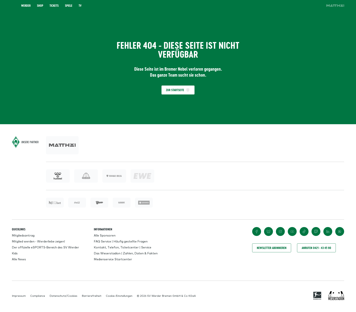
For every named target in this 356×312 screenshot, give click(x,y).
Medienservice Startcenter (113, 259)
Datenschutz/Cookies (63, 295)
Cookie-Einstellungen (119, 295)
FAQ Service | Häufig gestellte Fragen (121, 241)
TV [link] (80, 6)
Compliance (37, 295)
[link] (335, 6)
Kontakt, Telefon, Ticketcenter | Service (122, 247)
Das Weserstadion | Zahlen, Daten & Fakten (126, 253)
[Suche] (298, 5)
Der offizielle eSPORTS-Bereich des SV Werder (45, 247)
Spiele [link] (68, 6)
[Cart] (308, 5)
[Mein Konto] (318, 5)
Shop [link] (40, 6)
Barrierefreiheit (91, 295)
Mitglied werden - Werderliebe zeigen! (38, 241)
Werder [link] (26, 6)
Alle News (19, 259)
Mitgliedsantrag (23, 235)
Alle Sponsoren (105, 235)
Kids (15, 253)
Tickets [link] (54, 6)
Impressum (19, 295)
